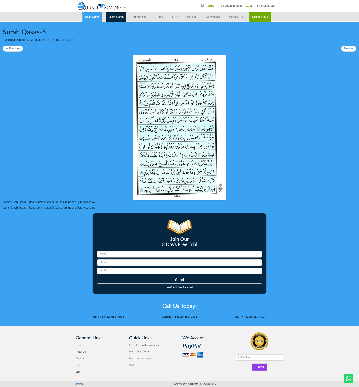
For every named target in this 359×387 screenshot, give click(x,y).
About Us (81, 352)
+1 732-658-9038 (231, 6)
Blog (78, 372)
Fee (77, 365)
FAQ (175, 17)
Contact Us (236, 17)
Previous (13, 48)
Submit (259, 367)
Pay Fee (192, 17)
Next (348, 48)
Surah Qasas (66, 39)
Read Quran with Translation (144, 345)
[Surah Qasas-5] (179, 127)
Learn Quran (116, 17)
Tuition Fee (139, 17)
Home (79, 345)
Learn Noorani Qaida (140, 358)
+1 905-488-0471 (265, 6)
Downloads (213, 17)
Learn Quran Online (139, 352)
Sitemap (79, 384)
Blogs (159, 17)
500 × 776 (48, 39)
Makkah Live (260, 17)
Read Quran (92, 17)
